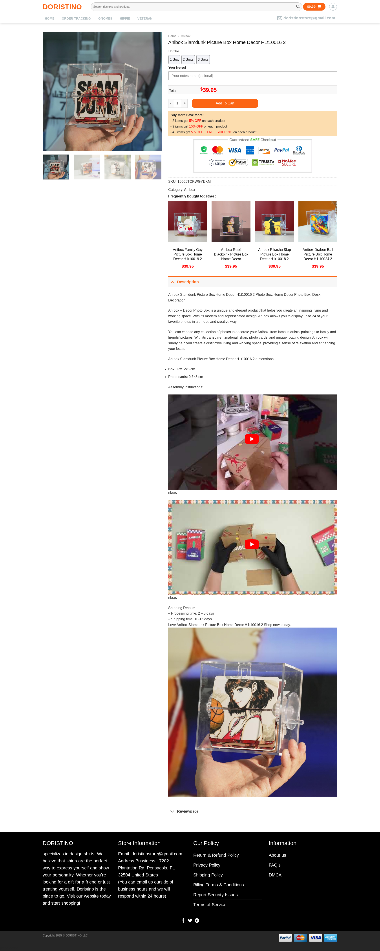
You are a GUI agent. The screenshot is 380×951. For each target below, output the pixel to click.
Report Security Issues (215, 894)
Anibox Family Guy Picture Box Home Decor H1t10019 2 (188, 254)
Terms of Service (209, 904)
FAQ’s (275, 865)
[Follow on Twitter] (190, 920)
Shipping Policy (208, 875)
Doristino (62, 6)
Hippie (125, 18)
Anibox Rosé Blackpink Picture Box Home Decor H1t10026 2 (231, 256)
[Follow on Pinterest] (196, 920)
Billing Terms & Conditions (218, 884)
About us (277, 855)
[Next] (154, 91)
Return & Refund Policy (216, 855)
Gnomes (105, 18)
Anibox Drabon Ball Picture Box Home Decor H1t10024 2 (318, 254)
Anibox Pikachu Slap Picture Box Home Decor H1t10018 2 (274, 254)
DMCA (275, 875)
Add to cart (225, 103)
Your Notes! (177, 67)
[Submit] (298, 7)
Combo (173, 51)
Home (49, 18)
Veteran (144, 18)
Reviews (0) (187, 811)
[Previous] (51, 91)
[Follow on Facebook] (183, 920)
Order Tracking (76, 18)
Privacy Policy (206, 865)
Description (188, 282)
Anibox (185, 36)
